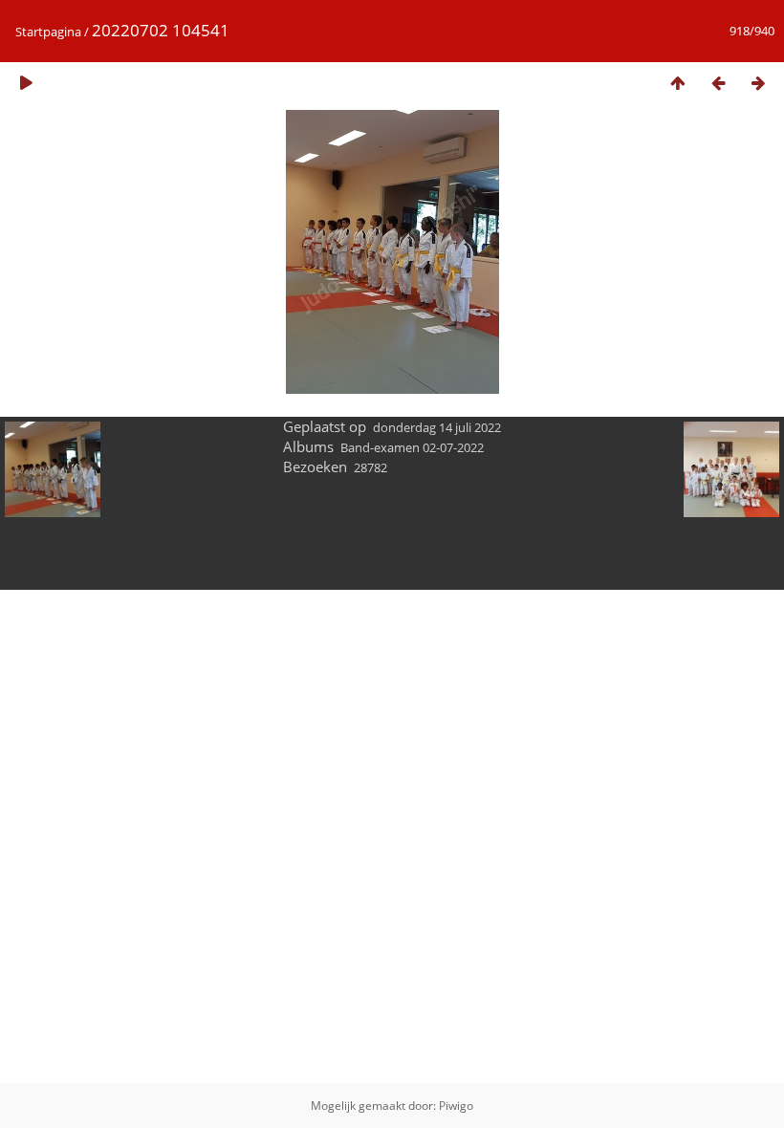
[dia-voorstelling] (26, 83)
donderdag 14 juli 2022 (437, 427)
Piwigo (456, 1105)
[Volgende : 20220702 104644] (758, 83)
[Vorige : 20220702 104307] (718, 83)
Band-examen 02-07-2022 (412, 447)
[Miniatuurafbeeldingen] (678, 83)
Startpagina (48, 31)
